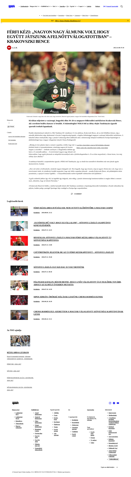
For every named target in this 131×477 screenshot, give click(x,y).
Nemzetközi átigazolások (38, 449)
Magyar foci (15, 410)
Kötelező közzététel (112, 427)
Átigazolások (19, 423)
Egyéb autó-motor (92, 433)
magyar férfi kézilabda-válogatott (16, 136)
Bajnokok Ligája (38, 430)
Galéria (89, 6)
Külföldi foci (35, 410)
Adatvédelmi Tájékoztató (112, 451)
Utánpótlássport (94, 15)
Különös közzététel (112, 440)
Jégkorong (75, 425)
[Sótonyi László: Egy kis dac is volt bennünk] (19, 275)
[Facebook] (114, 403)
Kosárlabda (75, 422)
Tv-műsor (94, 440)
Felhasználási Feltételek (113, 455)
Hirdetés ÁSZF (113, 446)
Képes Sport (69, 15)
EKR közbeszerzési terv (113, 432)
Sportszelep (90, 410)
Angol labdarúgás (38, 413)
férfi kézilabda (12, 140)
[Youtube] (118, 403)
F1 (67, 6)
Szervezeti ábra (113, 436)
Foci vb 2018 (37, 436)
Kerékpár (57, 422)
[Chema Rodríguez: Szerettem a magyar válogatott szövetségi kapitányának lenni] (19, 319)
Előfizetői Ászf (113, 448)
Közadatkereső (113, 443)
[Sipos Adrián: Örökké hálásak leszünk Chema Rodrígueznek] (19, 304)
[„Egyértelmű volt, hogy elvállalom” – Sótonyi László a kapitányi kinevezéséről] (19, 230)
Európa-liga (38, 433)
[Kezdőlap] (11, 6)
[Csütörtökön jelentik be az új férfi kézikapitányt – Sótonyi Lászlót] (19, 260)
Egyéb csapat (74, 435)
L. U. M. (14, 47)
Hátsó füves (85, 15)
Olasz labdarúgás (38, 421)
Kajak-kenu (56, 418)
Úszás (55, 415)
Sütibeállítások (113, 459)
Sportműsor (61, 15)
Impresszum (112, 413)
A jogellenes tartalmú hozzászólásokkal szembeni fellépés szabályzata (114, 421)
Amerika (62, 6)
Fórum (93, 437)
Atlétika (56, 413)
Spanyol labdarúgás (38, 417)
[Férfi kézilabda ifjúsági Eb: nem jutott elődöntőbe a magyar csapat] (19, 215)
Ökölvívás (57, 424)
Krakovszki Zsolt (12, 143)
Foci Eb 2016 (37, 440)
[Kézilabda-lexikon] (20, 346)
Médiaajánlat (113, 415)
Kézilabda (37, 212)
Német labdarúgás (38, 426)
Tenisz (56, 427)
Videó (92, 442)
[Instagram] (110, 403)
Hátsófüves (19, 421)
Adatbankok (24, 6)
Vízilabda (75, 431)
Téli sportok (56, 434)
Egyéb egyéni (56, 430)
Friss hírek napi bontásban (49, 15)
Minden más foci (37, 445)
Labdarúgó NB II (19, 417)
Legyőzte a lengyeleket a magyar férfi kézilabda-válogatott (93, 145)
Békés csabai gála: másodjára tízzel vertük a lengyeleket (92, 148)
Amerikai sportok (75, 428)
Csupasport (77, 15)
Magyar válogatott (19, 426)
